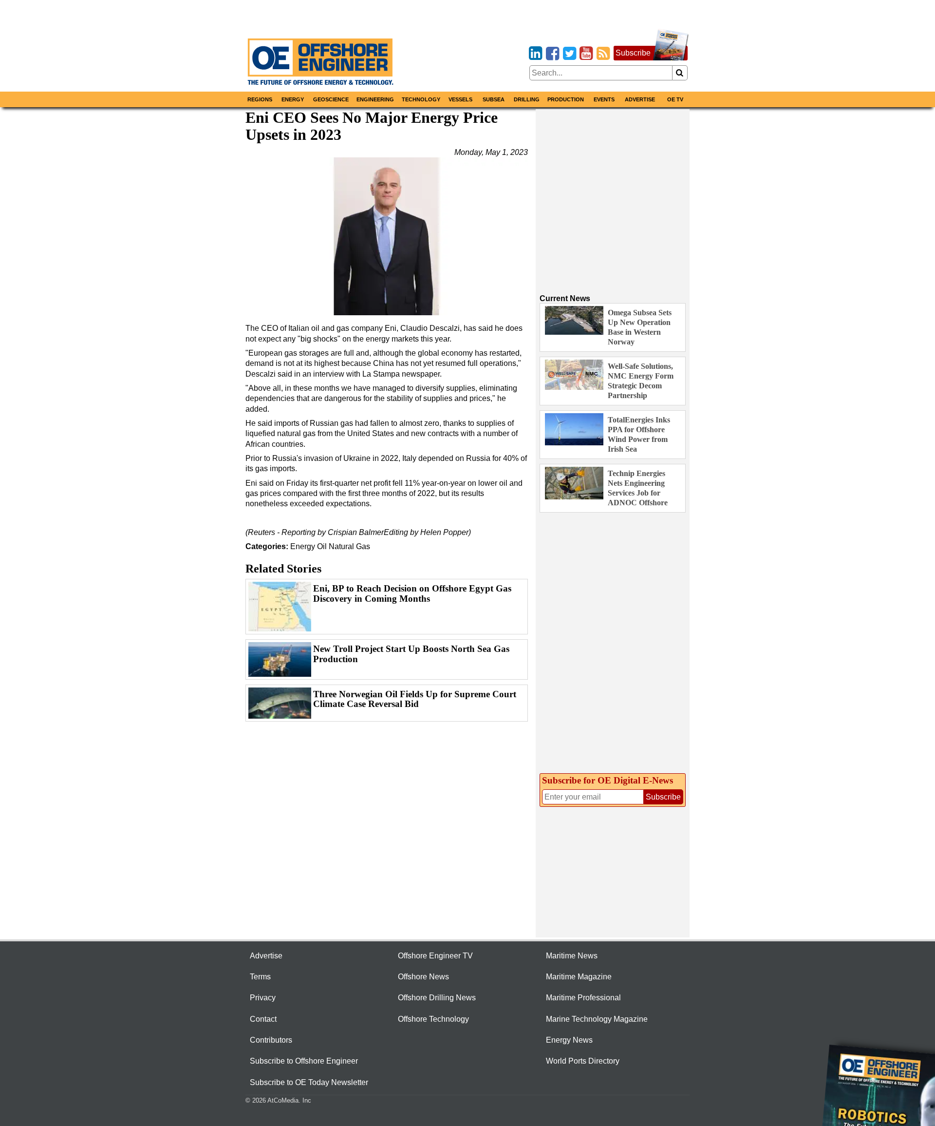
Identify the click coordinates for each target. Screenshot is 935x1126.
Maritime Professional (583, 997)
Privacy (263, 997)
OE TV (675, 99)
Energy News (569, 1040)
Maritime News (572, 956)
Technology (421, 99)
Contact (263, 1019)
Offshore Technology (433, 1019)
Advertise (640, 99)
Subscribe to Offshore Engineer (304, 1061)
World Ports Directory (582, 1061)
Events (604, 99)
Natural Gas (349, 546)
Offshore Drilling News (437, 997)
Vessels (460, 99)
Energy (292, 99)
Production (565, 99)
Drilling (527, 99)
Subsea (494, 99)
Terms (260, 977)
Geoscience (331, 99)
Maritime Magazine (579, 977)
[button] (386, 236)
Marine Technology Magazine (597, 1019)
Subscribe (633, 53)
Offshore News (423, 977)
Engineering (375, 99)
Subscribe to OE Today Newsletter (309, 1082)
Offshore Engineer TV (435, 956)
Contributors (271, 1040)
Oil (322, 546)
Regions (259, 99)
